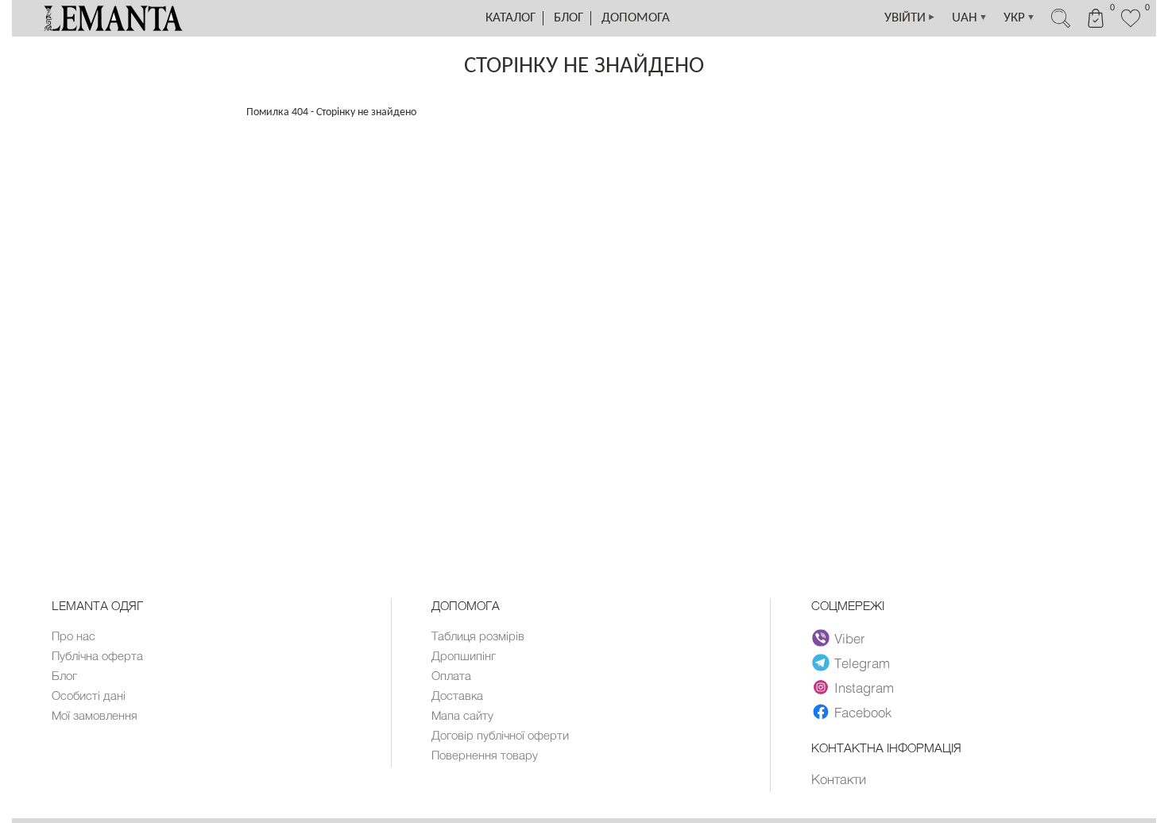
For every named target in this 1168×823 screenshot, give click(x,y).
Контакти (838, 778)
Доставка (457, 695)
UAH (970, 18)
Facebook (862, 712)
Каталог (510, 18)
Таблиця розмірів (477, 635)
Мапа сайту (462, 715)
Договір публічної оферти (500, 735)
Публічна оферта (97, 655)
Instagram (864, 687)
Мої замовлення (94, 715)
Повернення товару (484, 755)
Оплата (451, 675)
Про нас (73, 635)
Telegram (862, 662)
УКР (1019, 18)
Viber (849, 638)
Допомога (635, 18)
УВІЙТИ (910, 18)
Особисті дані (89, 695)
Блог (568, 18)
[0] (1130, 25)
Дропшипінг (463, 655)
